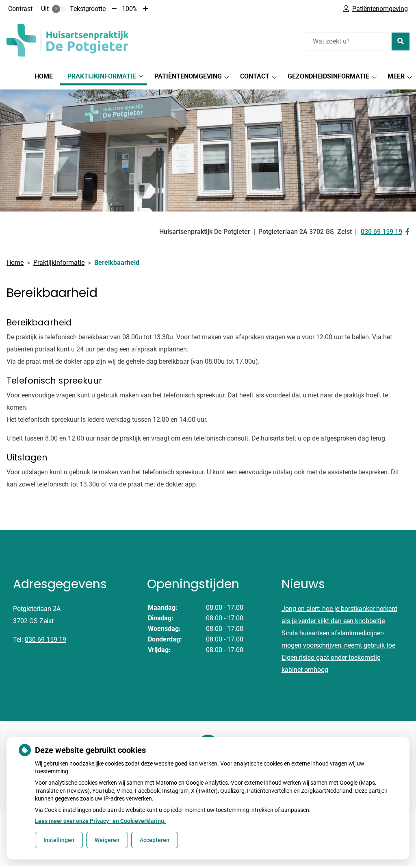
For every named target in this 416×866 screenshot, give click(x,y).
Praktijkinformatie (101, 76)
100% (130, 9)
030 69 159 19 (45, 640)
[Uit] (59, 9)
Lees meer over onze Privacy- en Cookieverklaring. (100, 821)
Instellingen (58, 840)
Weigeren (107, 840)
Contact (254, 76)
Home (44, 76)
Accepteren (154, 840)
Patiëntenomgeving (188, 76)
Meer (396, 76)
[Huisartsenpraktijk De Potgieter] (67, 40)
